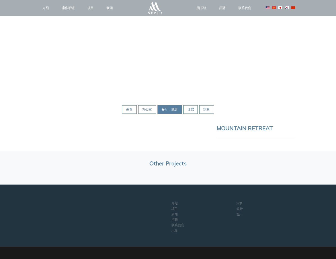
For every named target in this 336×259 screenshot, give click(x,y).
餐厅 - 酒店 (170, 109)
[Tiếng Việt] (274, 7)
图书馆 (201, 8)
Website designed (158, 251)
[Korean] (287, 7)
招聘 (222, 8)
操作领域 (68, 8)
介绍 (46, 8)
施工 (240, 214)
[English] (267, 7)
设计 (240, 209)
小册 (174, 231)
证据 (190, 109)
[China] (293, 7)
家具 (206, 109)
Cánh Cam (183, 251)
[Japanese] (280, 7)
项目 (90, 8)
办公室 (147, 109)
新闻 (110, 8)
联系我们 (244, 8)
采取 (129, 109)
